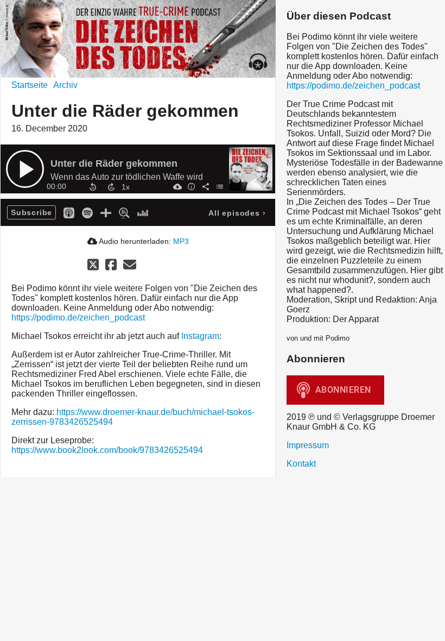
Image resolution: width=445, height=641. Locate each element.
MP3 (181, 241)
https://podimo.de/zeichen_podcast (78, 317)
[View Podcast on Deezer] (142, 212)
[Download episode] (177, 186)
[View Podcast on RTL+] (105, 212)
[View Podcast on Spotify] (87, 212)
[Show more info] (191, 186)
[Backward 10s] (93, 186)
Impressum (308, 445)
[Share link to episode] (205, 186)
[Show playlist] (219, 186)
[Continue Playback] (25, 169)
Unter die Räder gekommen (113, 163)
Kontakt (301, 463)
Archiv (65, 85)
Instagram (200, 336)
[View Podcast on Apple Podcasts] (68, 212)
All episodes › (236, 213)
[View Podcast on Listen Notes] (124, 212)
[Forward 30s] (111, 186)
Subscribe (31, 212)
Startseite (29, 85)
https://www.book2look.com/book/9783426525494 (107, 450)
